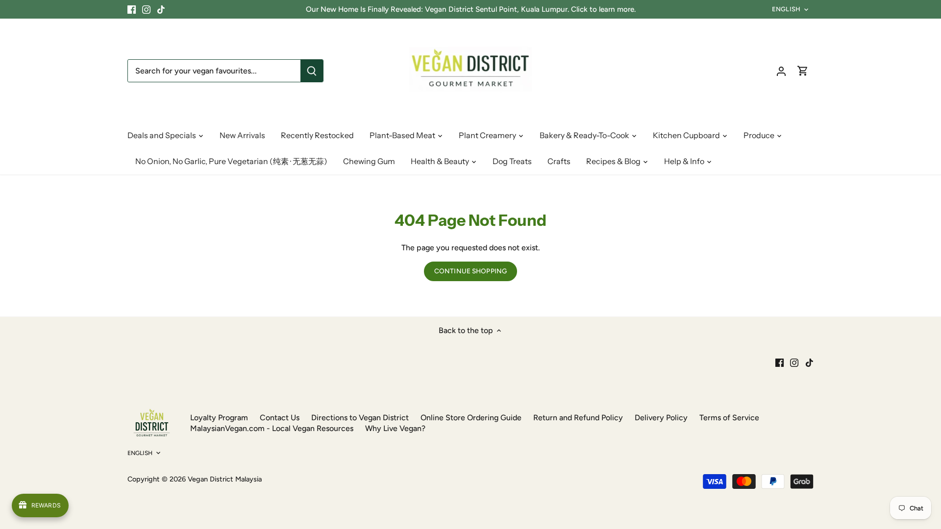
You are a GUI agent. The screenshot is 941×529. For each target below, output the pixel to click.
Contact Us (279, 417)
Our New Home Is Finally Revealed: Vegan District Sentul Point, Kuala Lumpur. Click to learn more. (471, 9)
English (786, 9)
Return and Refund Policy (578, 417)
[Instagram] (146, 9)
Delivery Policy (661, 417)
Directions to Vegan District (360, 417)
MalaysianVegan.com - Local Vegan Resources (271, 428)
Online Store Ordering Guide (471, 417)
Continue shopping (470, 271)
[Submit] (311, 71)
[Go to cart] (803, 70)
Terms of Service (729, 417)
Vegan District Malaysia (225, 479)
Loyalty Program (219, 417)
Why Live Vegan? (395, 428)
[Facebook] (131, 9)
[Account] (781, 70)
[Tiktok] (161, 9)
